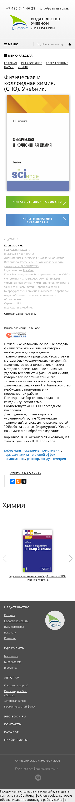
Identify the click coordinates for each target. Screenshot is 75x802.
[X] (23, 481)
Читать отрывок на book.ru (37, 202)
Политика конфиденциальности (36, 768)
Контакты (10, 638)
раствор (33, 459)
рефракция (12, 450)
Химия (23, 67)
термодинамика (16, 454)
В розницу (10, 667)
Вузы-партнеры (14, 627)
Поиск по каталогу (52, 44)
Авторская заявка (15, 701)
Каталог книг (31, 63)
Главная (10, 63)
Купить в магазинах (25, 473)
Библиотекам (12, 662)
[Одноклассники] (18, 481)
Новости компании (16, 621)
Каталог (11, 732)
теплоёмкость (14, 459)
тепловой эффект (43, 454)
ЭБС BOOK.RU (15, 716)
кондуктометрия (53, 459)
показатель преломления (41, 450)
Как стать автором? (16, 685)
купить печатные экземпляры (37, 220)
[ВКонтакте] (12, 481)
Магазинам (11, 656)
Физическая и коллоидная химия (42, 258)
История (9, 615)
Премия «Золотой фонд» (19, 706)
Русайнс (28, 270)
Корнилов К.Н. (13, 245)
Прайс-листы (16, 740)
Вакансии (10, 632)
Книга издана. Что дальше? (15, 693)
